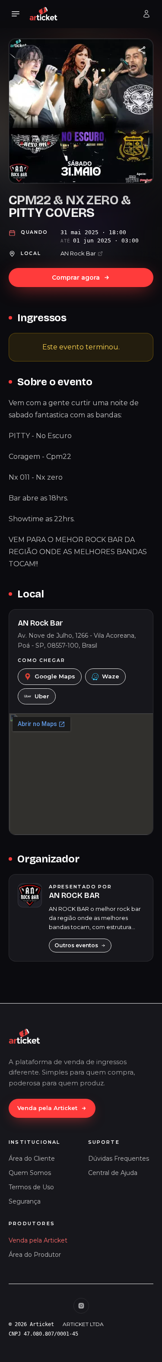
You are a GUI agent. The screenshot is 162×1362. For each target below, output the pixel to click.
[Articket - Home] (43, 14)
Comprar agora (76, 277)
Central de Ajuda (112, 1173)
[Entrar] (146, 14)
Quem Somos (30, 1173)
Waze (110, 676)
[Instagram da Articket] (81, 1306)
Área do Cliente (32, 1158)
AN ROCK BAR (74, 895)
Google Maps (55, 676)
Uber (42, 696)
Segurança (25, 1201)
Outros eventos (76, 945)
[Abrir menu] (15, 14)
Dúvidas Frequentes (118, 1158)
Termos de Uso (31, 1187)
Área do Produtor (35, 1255)
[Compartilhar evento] (141, 50)
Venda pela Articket (47, 1107)
